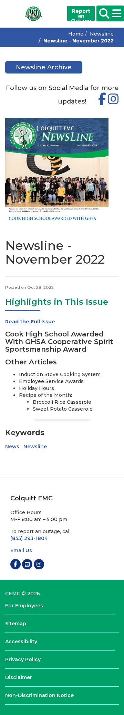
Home (75, 34)
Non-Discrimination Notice (39, 695)
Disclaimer (18, 677)
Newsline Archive (44, 67)
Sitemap (15, 623)
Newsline (102, 34)
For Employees (24, 606)
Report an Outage (81, 14)
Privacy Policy (23, 659)
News (12, 446)
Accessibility (21, 641)
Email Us (21, 550)
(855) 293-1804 (29, 538)
